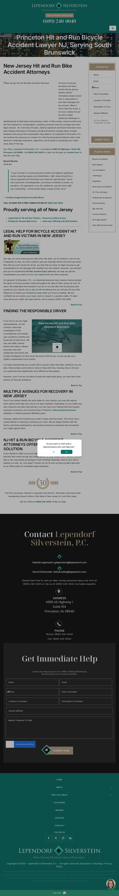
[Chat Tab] (59, 448)
